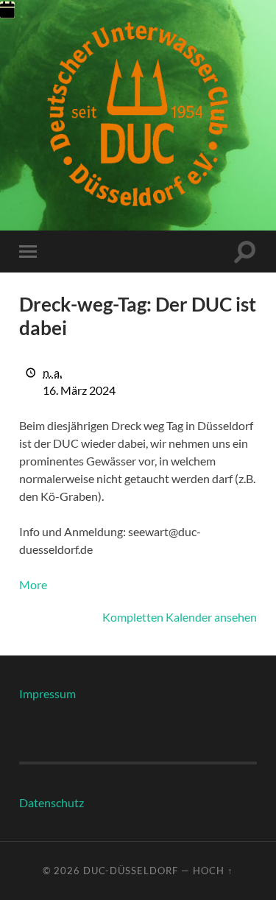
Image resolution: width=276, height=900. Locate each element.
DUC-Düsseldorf (130, 870)
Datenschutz (51, 802)
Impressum (47, 693)
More (33, 584)
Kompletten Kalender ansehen (179, 617)
